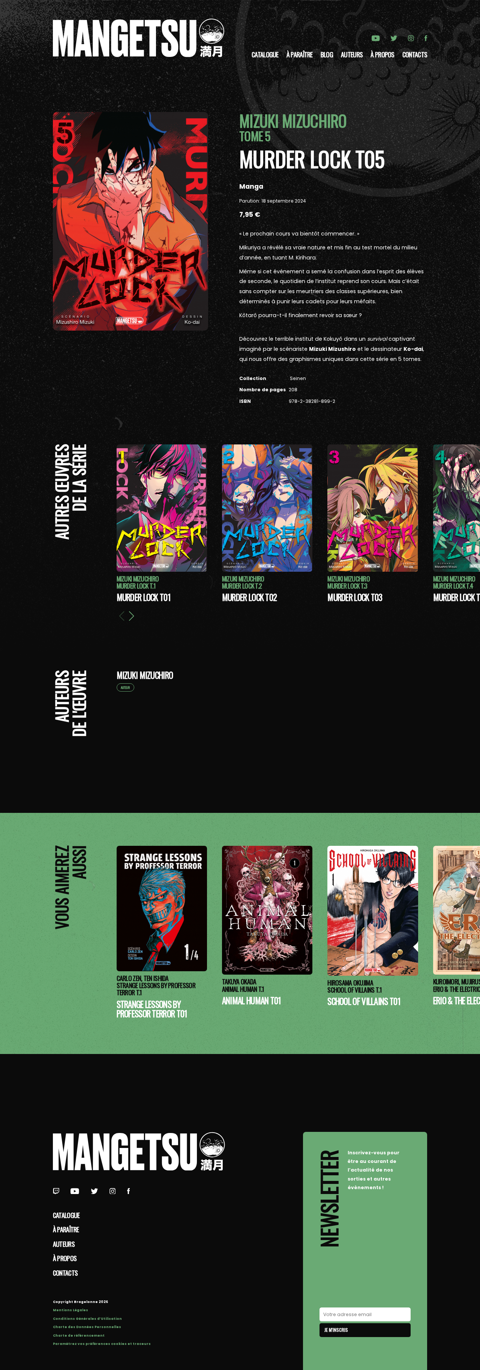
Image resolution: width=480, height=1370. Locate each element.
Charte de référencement (79, 1335)
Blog (327, 54)
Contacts (414, 54)
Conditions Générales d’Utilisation (87, 1318)
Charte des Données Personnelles (87, 1327)
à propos (382, 54)
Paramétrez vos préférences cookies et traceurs (102, 1344)
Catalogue (265, 54)
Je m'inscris (336, 1329)
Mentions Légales (70, 1310)
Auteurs (352, 54)
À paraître (299, 54)
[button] (131, 616)
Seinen (297, 378)
